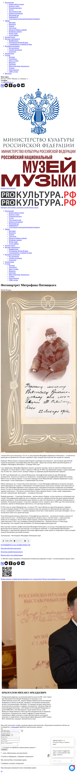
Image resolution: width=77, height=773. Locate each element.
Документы (13, 59)
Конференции (13, 41)
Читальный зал (14, 15)
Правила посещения (16, 13)
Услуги (11, 10)
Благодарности (14, 70)
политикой (15, 727)
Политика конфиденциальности (12, 552)
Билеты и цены (14, 6)
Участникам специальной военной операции (24, 19)
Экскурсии (12, 28)
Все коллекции (14, 48)
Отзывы (11, 68)
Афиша (7, 21)
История (12, 57)
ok (1, 771)
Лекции (11, 26)
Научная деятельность (12, 39)
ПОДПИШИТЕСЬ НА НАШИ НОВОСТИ (15, 545)
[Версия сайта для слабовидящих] (40, 207)
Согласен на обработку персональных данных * (19, 747)
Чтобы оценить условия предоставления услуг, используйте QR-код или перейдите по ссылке (33, 579)
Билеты (13, 188)
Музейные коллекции (12, 46)
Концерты (12, 24)
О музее (7, 55)
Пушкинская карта (15, 8)
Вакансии (12, 62)
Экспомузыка (9, 53)
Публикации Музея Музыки (18, 42)
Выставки (12, 22)
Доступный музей (15, 11)
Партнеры (12, 64)
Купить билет (5, 188)
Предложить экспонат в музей (18, 207)
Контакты (8, 73)
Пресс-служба (13, 61)
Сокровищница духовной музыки (20, 44)
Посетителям (9, 2)
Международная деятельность (19, 66)
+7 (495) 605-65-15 (7, 82)
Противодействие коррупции (11, 548)
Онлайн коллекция (15, 50)
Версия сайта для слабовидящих (12, 555)
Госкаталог (12, 51)
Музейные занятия (15, 31)
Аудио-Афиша (14, 35)
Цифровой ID (13, 17)
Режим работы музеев (16, 4)
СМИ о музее (13, 71)
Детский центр (10, 37)
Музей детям (13, 33)
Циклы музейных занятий (18, 30)
